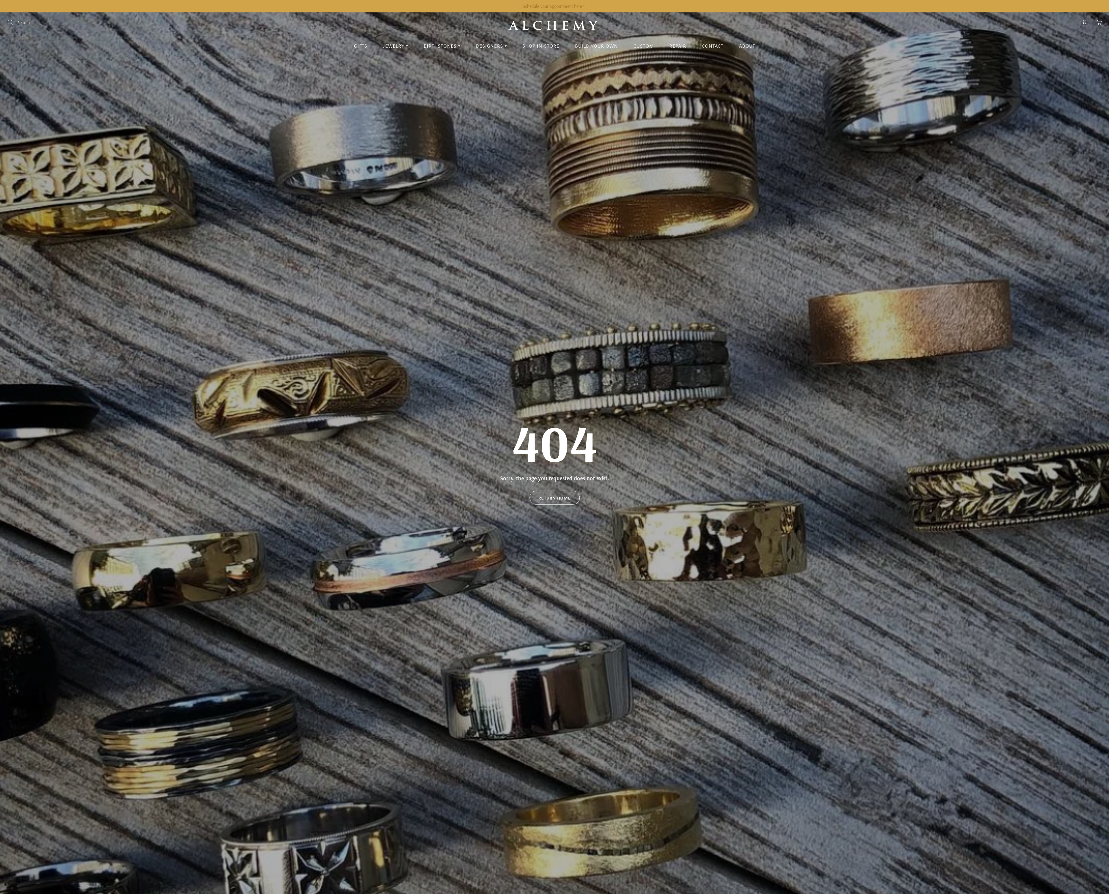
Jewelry (394, 45)
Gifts (360, 45)
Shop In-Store (540, 45)
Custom (643, 45)
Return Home (554, 498)
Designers (490, 45)
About (747, 45)
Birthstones (441, 45)
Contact (712, 45)
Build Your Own (596, 45)
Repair (677, 45)
